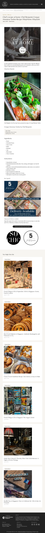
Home (4, 10)
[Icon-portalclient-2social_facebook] (34, 524)
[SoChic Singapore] (5, 4)
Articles (7, 10)
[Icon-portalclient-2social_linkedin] (39, 524)
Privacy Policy (29, 531)
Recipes (11, 10)
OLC (37, 531)
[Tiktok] (37, 524)
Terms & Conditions (22, 531)
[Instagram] (32, 524)
